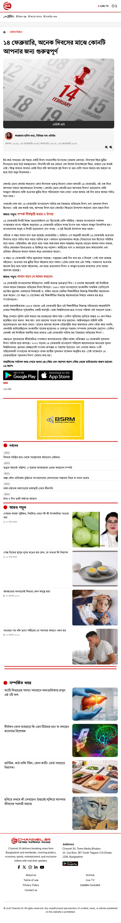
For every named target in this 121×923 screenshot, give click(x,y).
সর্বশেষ (13, 446)
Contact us (31, 890)
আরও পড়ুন (17, 508)
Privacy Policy (31, 885)
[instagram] (30, 868)
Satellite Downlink (90, 885)
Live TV (90, 880)
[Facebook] (19, 868)
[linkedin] (35, 868)
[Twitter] (24, 868)
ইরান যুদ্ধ (22, 17)
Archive (90, 875)
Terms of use (30, 880)
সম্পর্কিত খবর (20, 683)
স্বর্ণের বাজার (36, 17)
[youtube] (42, 868)
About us (31, 875)
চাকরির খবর (51, 17)
